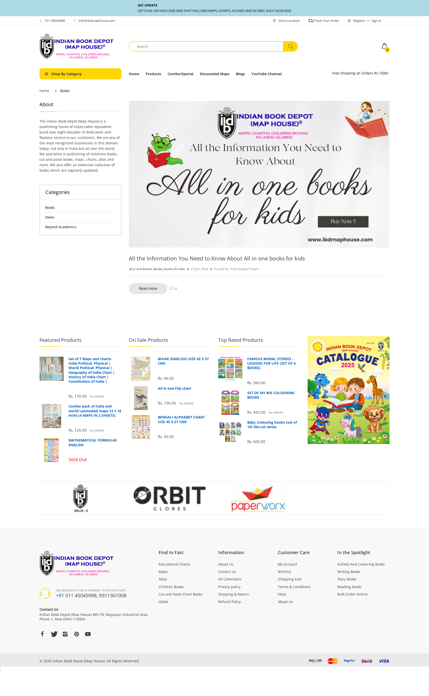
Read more (148, 288)
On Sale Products (148, 340)
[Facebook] (42, 634)
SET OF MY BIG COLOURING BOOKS (270, 395)
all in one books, (141, 269)
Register (359, 20)
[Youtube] (88, 634)
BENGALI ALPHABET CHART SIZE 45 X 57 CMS (181, 419)
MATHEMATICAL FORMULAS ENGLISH (93, 442)
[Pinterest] (76, 634)
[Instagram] (65, 634)
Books (50, 207)
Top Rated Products (240, 340)
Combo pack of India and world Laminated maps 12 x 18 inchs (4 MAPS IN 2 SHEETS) (95, 410)
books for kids (174, 269)
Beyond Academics (60, 226)
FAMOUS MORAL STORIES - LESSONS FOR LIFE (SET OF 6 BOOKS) (271, 363)
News (49, 217)
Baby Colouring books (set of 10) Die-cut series (272, 424)
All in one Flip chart (174, 388)
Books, (158, 269)
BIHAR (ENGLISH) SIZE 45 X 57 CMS (183, 361)
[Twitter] (53, 634)
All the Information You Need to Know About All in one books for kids (217, 258)
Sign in (376, 20)
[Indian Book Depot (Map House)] (76, 46)
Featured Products (60, 340)
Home (44, 90)
